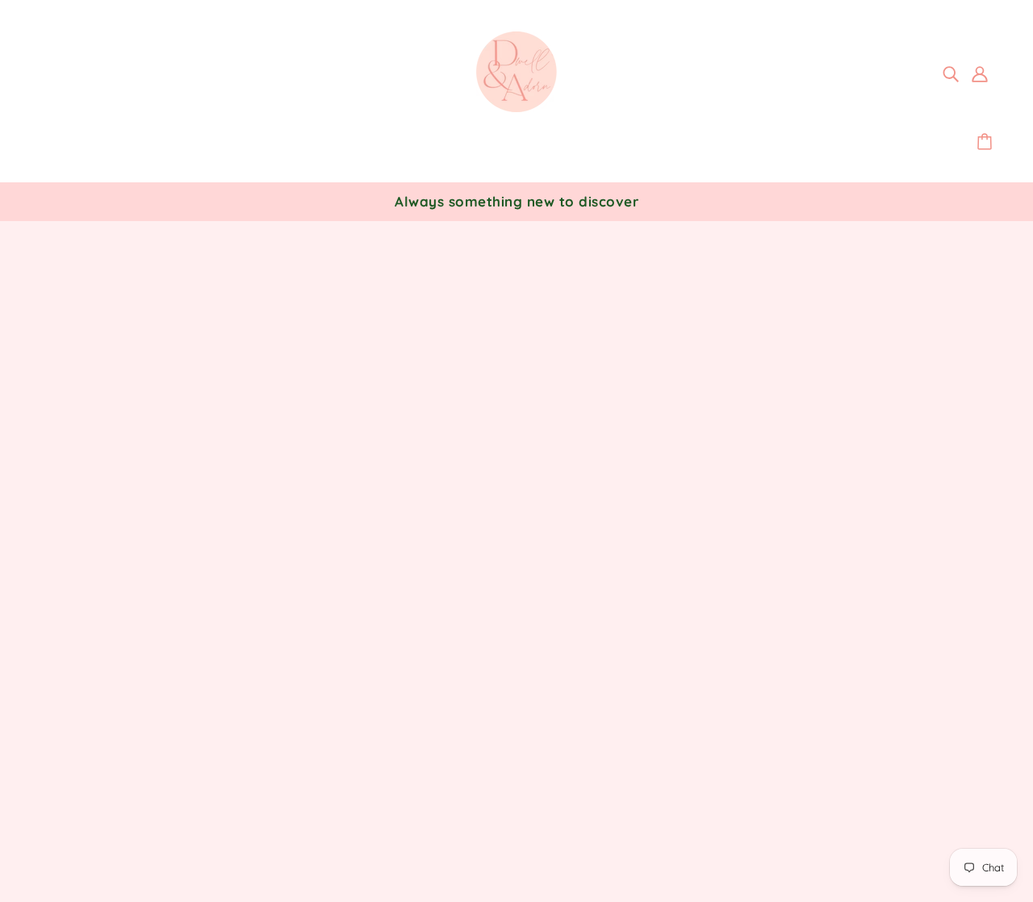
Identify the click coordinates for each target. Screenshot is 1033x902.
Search (484, 631)
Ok (959, 687)
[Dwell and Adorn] (516, 107)
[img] (950, 72)
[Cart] (987, 142)
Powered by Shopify (112, 844)
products (661, 436)
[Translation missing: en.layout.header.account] (979, 72)
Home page (472, 436)
